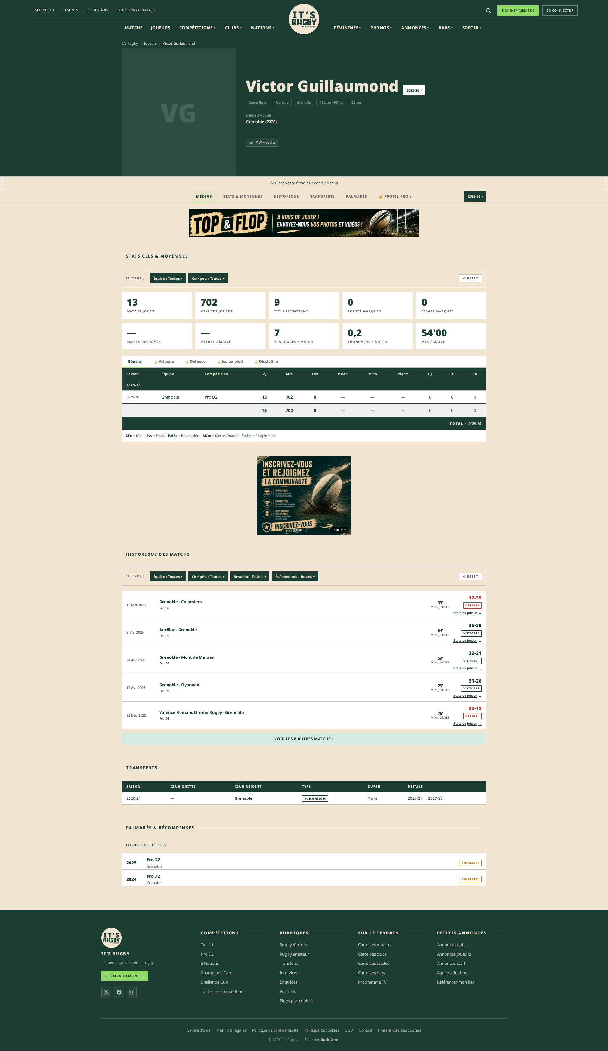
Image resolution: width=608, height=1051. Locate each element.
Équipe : (167, 278)
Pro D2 (164, 608)
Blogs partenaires (136, 10)
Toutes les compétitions (223, 991)
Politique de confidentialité (275, 1030)
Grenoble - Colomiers (180, 602)
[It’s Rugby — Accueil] (111, 938)
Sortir (471, 27)
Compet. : (208, 278)
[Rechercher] (488, 10)
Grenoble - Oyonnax (179, 685)
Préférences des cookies (399, 1030)
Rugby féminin (293, 944)
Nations (262, 27)
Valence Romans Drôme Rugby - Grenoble (201, 712)
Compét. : (208, 576)
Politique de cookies (321, 1030)
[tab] (135, 362)
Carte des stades (373, 963)
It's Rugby (130, 43)
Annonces (415, 27)
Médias (204, 196)
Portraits (288, 991)
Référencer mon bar (455, 982)
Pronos (381, 27)
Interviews (289, 973)
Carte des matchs (374, 944)
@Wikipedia (265, 142)
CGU (349, 1030)
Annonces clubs (451, 944)
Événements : (295, 576)
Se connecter (560, 10)
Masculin (44, 10)
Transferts (322, 196)
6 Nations (210, 963)
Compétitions (197, 27)
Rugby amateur (294, 954)
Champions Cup (216, 973)
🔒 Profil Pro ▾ (395, 196)
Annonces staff (451, 963)
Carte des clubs (372, 954)
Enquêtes (288, 982)
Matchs (134, 27)
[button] (304, 604)
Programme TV (372, 982)
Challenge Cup (214, 982)
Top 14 (207, 944)
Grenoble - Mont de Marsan (186, 657)
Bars (446, 27)
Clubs (233, 27)
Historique (286, 196)
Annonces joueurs (454, 954)
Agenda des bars (452, 973)
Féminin (71, 10)
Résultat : (250, 576)
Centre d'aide (199, 1030)
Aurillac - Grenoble (178, 629)
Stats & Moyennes (243, 196)
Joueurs (160, 27)
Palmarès (356, 196)
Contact (365, 1030)
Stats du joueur (467, 612)
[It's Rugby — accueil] (304, 19)
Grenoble (243, 798)
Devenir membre (518, 10)
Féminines (347, 27)
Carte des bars (371, 973)
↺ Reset (470, 278)
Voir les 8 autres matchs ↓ (304, 738)
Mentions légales (231, 1030)
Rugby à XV (98, 10)
